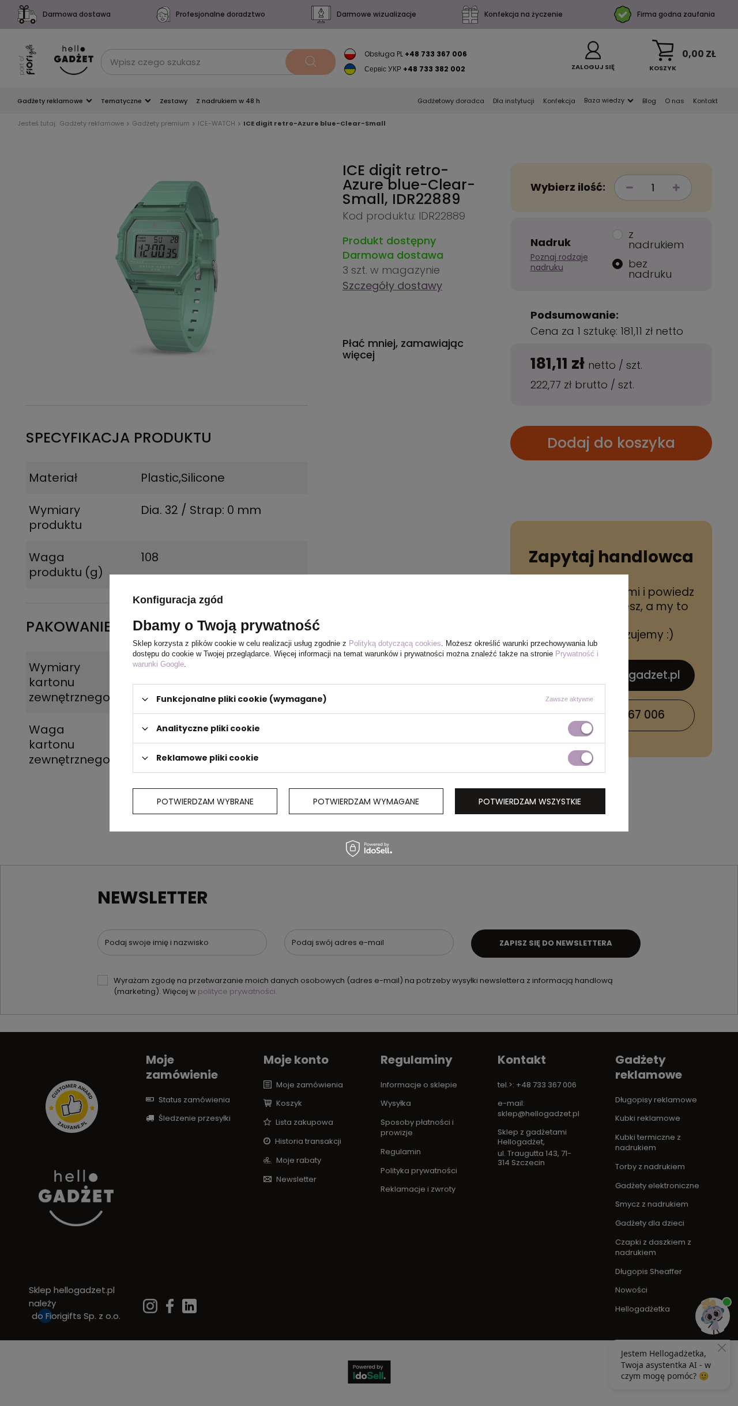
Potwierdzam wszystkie (530, 801)
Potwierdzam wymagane (366, 801)
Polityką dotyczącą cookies (395, 643)
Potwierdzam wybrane (205, 801)
